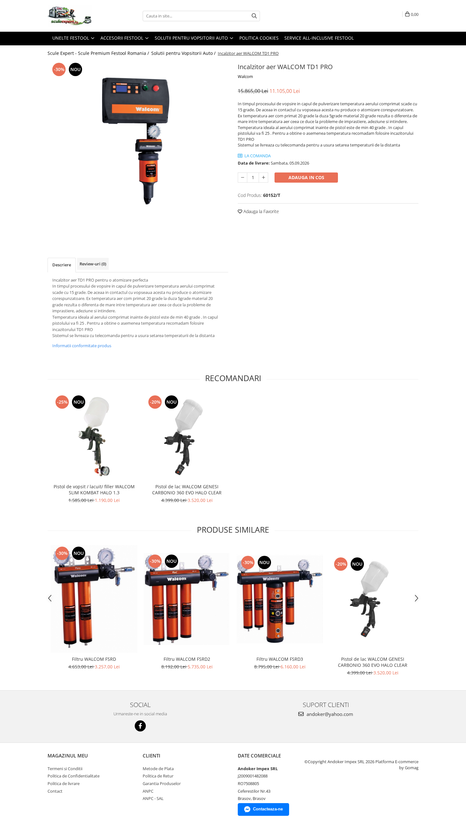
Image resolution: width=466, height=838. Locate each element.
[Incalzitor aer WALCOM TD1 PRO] (138, 150)
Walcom (245, 76)
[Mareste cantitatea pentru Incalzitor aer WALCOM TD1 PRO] (263, 177)
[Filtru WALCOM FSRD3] (279, 599)
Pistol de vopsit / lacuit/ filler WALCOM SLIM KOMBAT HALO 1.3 (94, 490)
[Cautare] (254, 16)
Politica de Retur (158, 776)
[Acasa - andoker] (79, 16)
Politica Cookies (259, 38)
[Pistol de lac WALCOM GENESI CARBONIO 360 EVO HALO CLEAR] (187, 437)
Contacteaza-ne (268, 809)
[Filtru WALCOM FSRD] (94, 599)
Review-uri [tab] (93, 264)
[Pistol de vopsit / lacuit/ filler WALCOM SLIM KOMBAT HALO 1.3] (94, 437)
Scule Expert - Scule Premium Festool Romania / (99, 53)
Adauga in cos (306, 177)
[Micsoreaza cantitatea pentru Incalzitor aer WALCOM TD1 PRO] (242, 177)
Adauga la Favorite (260, 211)
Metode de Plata (158, 768)
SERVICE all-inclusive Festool (319, 38)
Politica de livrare (64, 783)
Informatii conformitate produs (81, 345)
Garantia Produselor (162, 783)
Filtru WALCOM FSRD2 (187, 659)
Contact (55, 791)
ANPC (148, 791)
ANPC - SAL (153, 798)
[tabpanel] (138, 150)
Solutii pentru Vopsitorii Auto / (184, 53)
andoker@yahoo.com (329, 714)
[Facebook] (140, 725)
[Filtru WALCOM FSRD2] (187, 599)
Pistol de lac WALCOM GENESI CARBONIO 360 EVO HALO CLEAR (187, 490)
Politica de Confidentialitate (74, 776)
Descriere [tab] (61, 265)
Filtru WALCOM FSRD (94, 659)
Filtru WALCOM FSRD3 (279, 659)
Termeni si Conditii (65, 768)
